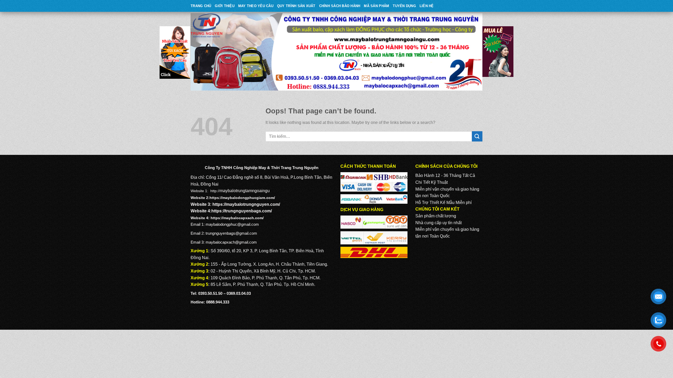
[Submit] (477, 136)
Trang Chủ (201, 6)
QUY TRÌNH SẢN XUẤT (296, 6)
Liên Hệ (427, 6)
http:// (215, 191)
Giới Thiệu (224, 6)
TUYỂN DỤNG (404, 6)
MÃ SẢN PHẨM (376, 6)
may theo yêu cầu (255, 6)
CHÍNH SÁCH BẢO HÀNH (339, 6)
